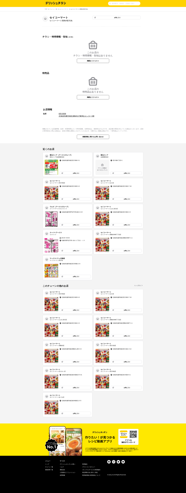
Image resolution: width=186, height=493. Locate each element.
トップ (47, 464)
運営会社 (62, 470)
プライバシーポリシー (88, 467)
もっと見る (137, 285)
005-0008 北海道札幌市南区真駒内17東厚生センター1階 (76, 115)
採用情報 (62, 475)
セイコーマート (63, 9)
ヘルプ (62, 467)
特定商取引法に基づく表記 (90, 472)
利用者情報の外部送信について (91, 475)
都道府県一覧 (49, 470)
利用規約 (84, 464)
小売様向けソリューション (67, 472)
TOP (46, 9)
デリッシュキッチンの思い (67, 464)
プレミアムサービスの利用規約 (91, 470)
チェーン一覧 (53, 9)
